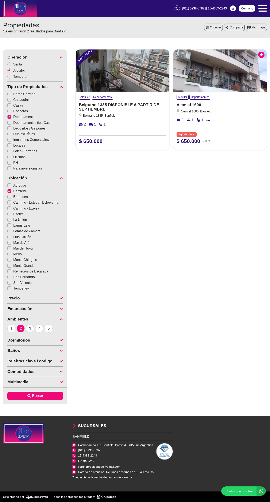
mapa (261, 27)
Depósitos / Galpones (29, 128)
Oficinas (19, 157)
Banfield (19, 191)
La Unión (20, 220)
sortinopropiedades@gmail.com (99, 466)
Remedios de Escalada (30, 271)
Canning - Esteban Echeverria (35, 202)
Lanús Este (21, 225)
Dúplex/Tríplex (24, 134)
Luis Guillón (22, 237)
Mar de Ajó (21, 242)
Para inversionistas (27, 168)
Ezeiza (18, 214)
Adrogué (19, 185)
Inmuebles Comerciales (31, 140)
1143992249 (86, 460)
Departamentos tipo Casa (32, 122)
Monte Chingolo (25, 260)
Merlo (17, 254)
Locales (19, 145)
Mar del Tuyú (23, 248)
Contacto (247, 8)
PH (15, 162)
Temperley (21, 288)
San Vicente (22, 282)
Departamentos (24, 117)
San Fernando (24, 277)
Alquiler (19, 70)
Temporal (20, 76)
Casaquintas (22, 99)
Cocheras (20, 111)
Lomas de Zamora (26, 231)
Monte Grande (24, 265)
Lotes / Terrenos (25, 151)
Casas (18, 105)
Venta (17, 64)
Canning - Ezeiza (26, 208)
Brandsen (20, 197)
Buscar (37, 396)
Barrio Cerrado (24, 94)
